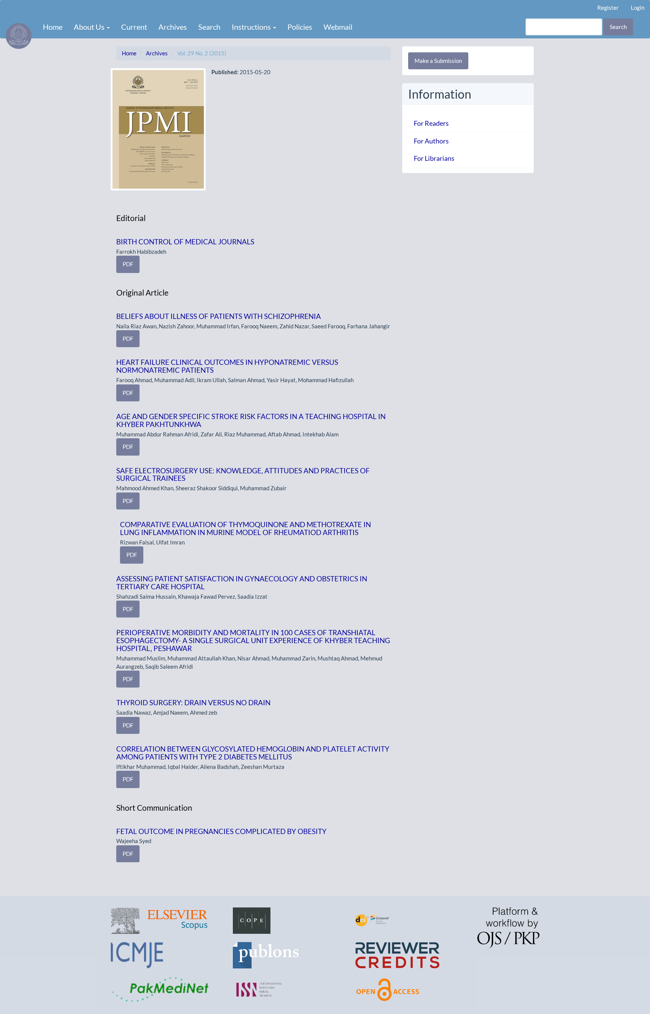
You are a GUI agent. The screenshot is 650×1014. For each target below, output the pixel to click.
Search (209, 26)
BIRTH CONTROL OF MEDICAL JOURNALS (185, 241)
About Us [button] (90, 26)
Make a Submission (438, 60)
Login (637, 7)
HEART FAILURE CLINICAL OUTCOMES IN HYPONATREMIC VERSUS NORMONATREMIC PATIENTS (227, 366)
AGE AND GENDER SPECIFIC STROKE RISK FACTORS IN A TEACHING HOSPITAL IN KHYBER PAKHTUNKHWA (251, 420)
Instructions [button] (252, 26)
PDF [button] (128, 264)
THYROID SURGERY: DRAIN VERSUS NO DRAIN (193, 702)
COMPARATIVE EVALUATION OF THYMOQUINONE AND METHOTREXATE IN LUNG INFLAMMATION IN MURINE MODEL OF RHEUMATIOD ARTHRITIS (245, 528)
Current (134, 26)
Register (608, 7)
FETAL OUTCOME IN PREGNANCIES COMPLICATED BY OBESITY (221, 831)
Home (52, 26)
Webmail (337, 26)
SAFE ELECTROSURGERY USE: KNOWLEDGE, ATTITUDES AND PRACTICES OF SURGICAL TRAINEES (243, 474)
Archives (172, 26)
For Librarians (434, 158)
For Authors (431, 141)
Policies (299, 26)
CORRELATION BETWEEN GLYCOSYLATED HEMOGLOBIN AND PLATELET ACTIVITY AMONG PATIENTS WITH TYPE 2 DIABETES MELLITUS (252, 752)
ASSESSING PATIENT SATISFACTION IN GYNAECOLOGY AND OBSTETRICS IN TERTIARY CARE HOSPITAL (241, 582)
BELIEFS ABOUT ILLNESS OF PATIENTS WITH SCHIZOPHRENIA (218, 316)
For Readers (431, 123)
